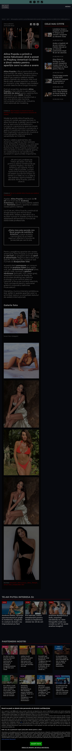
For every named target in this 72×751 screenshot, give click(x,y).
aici (21, 722)
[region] (36, 728)
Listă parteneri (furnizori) (8, 739)
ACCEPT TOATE (36, 743)
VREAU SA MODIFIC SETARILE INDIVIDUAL (35, 747)
